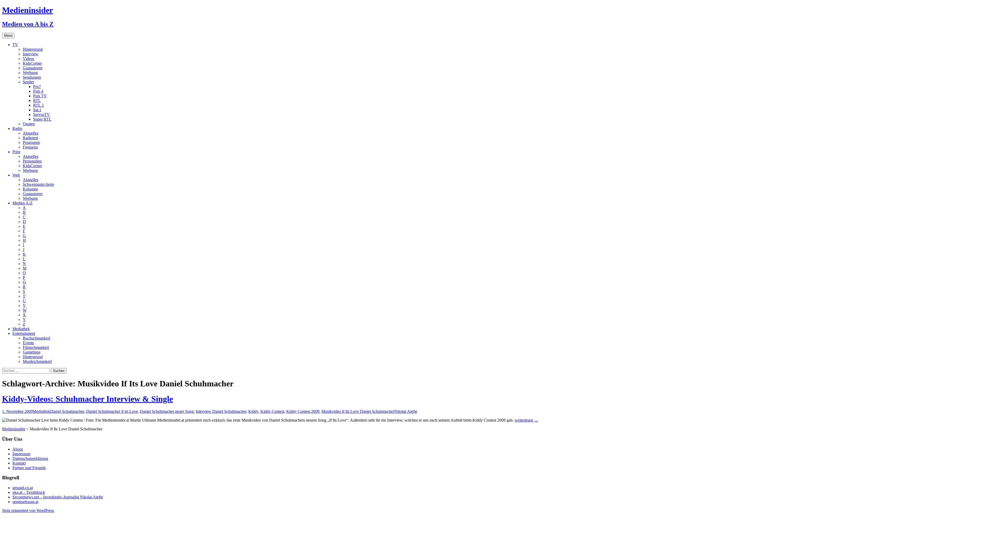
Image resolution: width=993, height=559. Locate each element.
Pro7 (37, 86)
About (17, 449)
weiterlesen (526, 420)
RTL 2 (38, 105)
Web (16, 175)
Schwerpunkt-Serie (38, 184)
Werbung (30, 72)
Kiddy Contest (272, 411)
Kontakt (19, 463)
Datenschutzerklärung (30, 458)
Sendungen (32, 77)
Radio (17, 128)
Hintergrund (33, 49)
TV (15, 44)
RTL (37, 100)
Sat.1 (37, 110)
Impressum (21, 454)
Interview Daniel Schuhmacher (221, 411)
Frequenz (30, 147)
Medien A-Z (22, 203)
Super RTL (42, 119)
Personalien (32, 161)
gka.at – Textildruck (28, 492)
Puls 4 (38, 91)
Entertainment (23, 333)
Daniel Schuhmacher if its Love (112, 411)
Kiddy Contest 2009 (302, 411)
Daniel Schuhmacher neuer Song (167, 411)
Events (28, 343)
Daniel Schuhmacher (67, 411)
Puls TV (40, 96)
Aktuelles (30, 133)
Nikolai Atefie (405, 411)
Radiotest (30, 138)
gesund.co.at (22, 488)
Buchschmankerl (36, 338)
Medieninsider (13, 429)
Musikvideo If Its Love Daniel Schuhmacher (357, 411)
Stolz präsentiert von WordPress (28, 510)
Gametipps (31, 352)
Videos (28, 58)
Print (16, 152)
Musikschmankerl (37, 361)
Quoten (29, 124)
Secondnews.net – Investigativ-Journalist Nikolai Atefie (57, 497)
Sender (28, 82)
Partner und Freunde (29, 468)
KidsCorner (32, 63)
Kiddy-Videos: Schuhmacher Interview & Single (87, 398)
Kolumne (30, 189)
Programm (31, 142)
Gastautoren (32, 68)
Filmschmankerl (36, 347)
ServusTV (41, 114)
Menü (8, 36)
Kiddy (253, 411)
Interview (30, 54)
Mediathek (21, 329)
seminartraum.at (25, 501)
